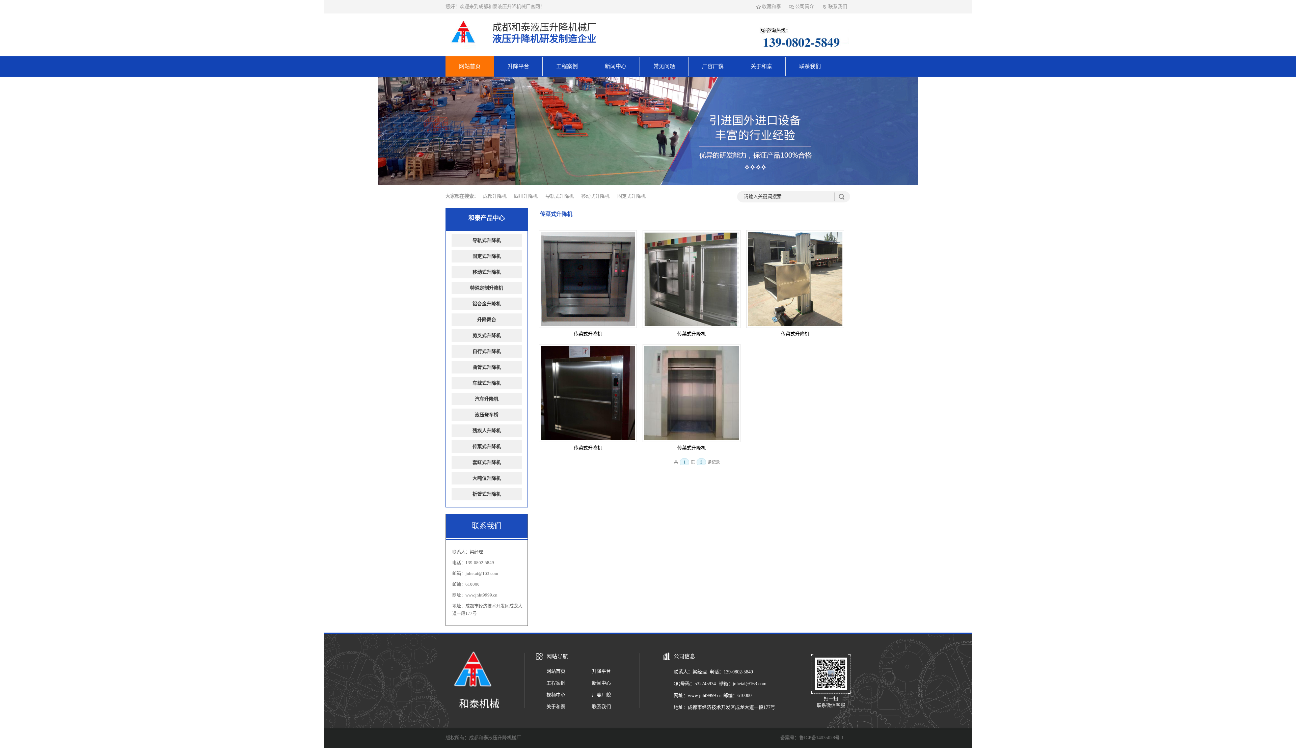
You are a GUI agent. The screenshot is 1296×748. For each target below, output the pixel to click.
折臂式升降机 (487, 494)
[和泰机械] (463, 48)
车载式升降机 (487, 383)
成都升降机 (495, 196)
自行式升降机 (487, 351)
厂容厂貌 (713, 66)
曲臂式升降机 (487, 367)
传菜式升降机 (556, 214)
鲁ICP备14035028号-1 (821, 737)
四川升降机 (526, 196)
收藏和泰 (771, 6)
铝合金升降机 (487, 303)
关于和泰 (761, 66)
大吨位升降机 (487, 478)
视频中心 (555, 694)
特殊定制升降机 (486, 287)
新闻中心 (615, 66)
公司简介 (804, 6)
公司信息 (684, 656)
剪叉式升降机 (487, 335)
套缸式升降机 (487, 462)
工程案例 (567, 66)
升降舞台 (486, 319)
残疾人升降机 (487, 430)
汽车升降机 (486, 398)
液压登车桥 (486, 414)
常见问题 (664, 66)
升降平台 (518, 66)
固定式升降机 (631, 196)
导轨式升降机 (559, 196)
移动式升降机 (595, 196)
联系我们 (837, 6)
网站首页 (470, 66)
